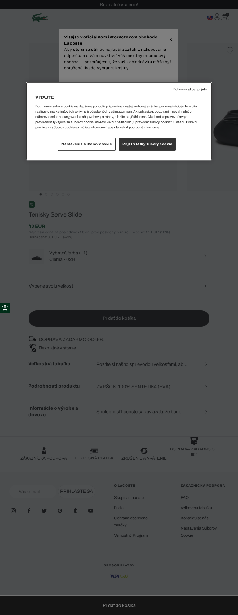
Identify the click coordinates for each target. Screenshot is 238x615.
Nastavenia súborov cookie (86, 144)
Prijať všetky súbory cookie (147, 144)
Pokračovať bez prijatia (190, 89)
